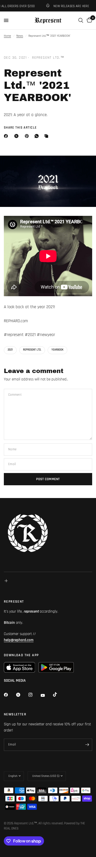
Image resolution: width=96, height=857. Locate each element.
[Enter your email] (87, 745)
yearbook (57, 350)
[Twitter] (21, 694)
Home (7, 36)
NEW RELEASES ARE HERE (69, 6)
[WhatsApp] (38, 136)
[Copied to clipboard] (47, 136)
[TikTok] (58, 694)
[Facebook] (7, 136)
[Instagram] (34, 694)
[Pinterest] (28, 136)
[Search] (81, 20)
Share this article (20, 127)
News (19, 36)
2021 (10, 350)
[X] (17, 136)
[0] (88, 20)
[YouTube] (46, 695)
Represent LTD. (32, 350)
